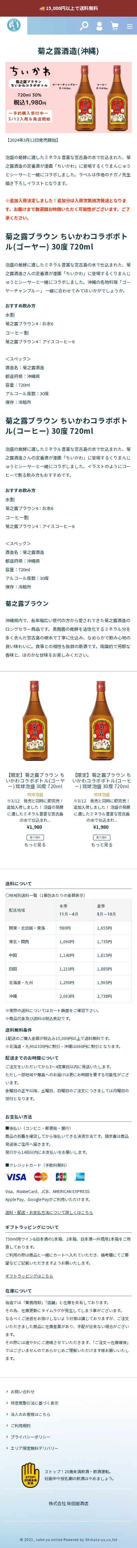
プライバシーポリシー (31, 1437)
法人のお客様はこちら (31, 1414)
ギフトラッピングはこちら (29, 1276)
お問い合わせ (23, 1391)
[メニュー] (130, 25)
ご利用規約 (21, 1425)
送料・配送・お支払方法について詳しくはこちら (49, 1212)
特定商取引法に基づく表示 (35, 1403)
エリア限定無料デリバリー (35, 1448)
